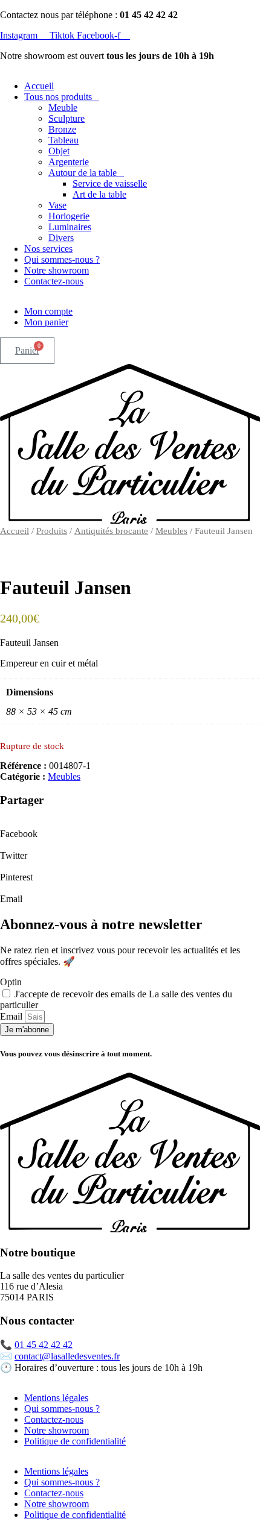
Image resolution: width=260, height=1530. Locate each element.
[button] (130, 828)
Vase (57, 205)
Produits (51, 531)
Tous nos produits (58, 97)
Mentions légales (56, 1398)
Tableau (63, 140)
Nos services (48, 248)
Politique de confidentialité (75, 1441)
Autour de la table (82, 173)
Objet (59, 151)
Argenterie (68, 162)
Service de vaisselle (110, 183)
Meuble (62, 107)
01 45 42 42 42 (44, 1345)
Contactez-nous (53, 281)
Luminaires (69, 227)
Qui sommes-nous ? (62, 259)
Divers (61, 238)
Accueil (39, 86)
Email (12, 1016)
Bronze (62, 129)
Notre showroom (56, 270)
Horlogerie (68, 216)
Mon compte (48, 311)
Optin (11, 982)
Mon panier (46, 322)
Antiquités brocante (111, 531)
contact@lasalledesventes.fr (67, 1356)
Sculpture (66, 118)
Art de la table (99, 194)
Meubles (171, 531)
